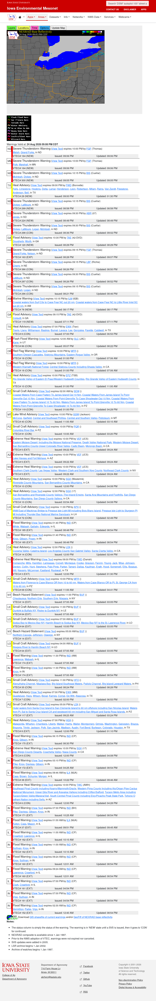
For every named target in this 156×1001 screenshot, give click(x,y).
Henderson (63, 189)
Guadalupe (19, 696)
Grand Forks (27, 152)
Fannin (99, 563)
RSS (85, 991)
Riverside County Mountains (28, 482)
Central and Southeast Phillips (49, 418)
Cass (15, 776)
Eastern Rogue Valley (78, 354)
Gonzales (79, 330)
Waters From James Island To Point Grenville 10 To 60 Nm (92, 402)
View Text (57, 148)
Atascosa (81, 696)
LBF (88, 262)
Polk (15, 164)
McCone (17, 418)
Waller (76, 724)
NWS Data (93, 17)
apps (143, 9)
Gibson (23, 538)
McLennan (33, 570)
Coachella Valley (52, 752)
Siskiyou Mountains (54, 354)
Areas (41, 17)
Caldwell (99, 330)
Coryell (59, 563)
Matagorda (18, 724)
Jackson (35, 727)
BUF (82, 594)
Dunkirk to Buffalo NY (24, 610)
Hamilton (37, 563)
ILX (68, 772)
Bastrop (45, 330)
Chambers (41, 724)
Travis (16, 330)
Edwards (45, 526)
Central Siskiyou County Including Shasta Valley (76, 367)
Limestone (24, 189)
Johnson (130, 563)
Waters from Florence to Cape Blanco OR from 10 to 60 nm (44, 582)
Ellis (124, 566)
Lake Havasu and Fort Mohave (29, 458)
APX (76, 507)
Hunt (32, 566)
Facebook (88, 966)
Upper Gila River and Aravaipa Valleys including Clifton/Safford (69, 792)
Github (86, 978)
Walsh (16, 152)
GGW (76, 414)
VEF (79, 438)
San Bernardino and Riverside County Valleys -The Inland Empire (48, 494)
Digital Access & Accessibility (132, 987)
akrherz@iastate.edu (51, 976)
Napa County (69, 752)
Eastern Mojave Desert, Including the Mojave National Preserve (47, 442)
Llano (24, 330)
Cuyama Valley (21, 551)
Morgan (43, 776)
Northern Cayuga (22, 635)
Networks (78, 17)
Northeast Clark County (116, 470)
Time (34, 28)
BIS (88, 173)
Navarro (22, 570)
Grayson (89, 563)
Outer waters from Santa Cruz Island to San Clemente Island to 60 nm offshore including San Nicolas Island (71, 708)
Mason (31, 824)
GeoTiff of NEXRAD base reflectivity (93, 917)
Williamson (34, 330)
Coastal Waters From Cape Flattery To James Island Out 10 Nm (47, 395)
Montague (70, 563)
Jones (16, 217)
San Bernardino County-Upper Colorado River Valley (41, 446)
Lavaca (63, 330)
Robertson (82, 189)
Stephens (41, 566)
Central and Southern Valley (82, 418)
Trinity (26, 727)
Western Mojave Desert (125, 442)
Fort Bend (85, 727)
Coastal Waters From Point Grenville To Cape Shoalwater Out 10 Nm (73, 398)
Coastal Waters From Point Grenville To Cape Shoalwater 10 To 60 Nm (73, 403)
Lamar (52, 189)
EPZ (68, 375)
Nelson (31, 253)
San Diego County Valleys (48, 498)
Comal (61, 696)
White (16, 526)
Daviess (30, 764)
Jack (114, 563)
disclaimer (130, 9)
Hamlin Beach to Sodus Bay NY (63, 622)
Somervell (115, 566)
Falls (15, 189)
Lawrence (18, 659)
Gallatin (34, 526)
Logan (35, 229)
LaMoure (26, 204)
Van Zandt (110, 189)
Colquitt (17, 318)
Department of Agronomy (14, 978)
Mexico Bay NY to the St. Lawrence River (103, 622)
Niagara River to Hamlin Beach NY (31, 647)
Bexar (45, 696)
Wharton (30, 724)
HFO (76, 680)
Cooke (80, 563)
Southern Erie (50, 598)
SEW (76, 391)
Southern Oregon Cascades (28, 354)
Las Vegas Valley (48, 470)
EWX (68, 326)
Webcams (124, 17)
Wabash (24, 526)
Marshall (23, 164)
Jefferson (38, 635)
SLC (76, 338)
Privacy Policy (125, 983)
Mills (28, 563)
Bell (27, 192)
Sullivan (17, 848)
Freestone (122, 189)
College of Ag (8, 975)
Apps (30, 17)
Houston (118, 727)
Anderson (18, 192)
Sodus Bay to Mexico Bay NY (28, 622)
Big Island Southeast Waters (67, 683)
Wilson (36, 696)
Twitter (86, 972)
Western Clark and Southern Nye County (80, 470)
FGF (88, 148)
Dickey (27, 176)
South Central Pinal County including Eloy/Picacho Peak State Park (86, 795)
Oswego (48, 635)
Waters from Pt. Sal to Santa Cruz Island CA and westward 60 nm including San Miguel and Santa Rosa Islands (75, 709)
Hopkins (36, 189)
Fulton (16, 824)
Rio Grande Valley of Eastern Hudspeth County (111, 379)
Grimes (99, 724)
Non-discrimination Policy (131, 980)
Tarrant (72, 566)
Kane (16, 342)
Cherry (16, 265)
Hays (29, 696)
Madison (65, 727)
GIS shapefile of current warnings (48, 917)
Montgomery (87, 724)
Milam (92, 189)
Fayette (89, 330)
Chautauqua (19, 598)
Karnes (53, 696)
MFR (73, 351)
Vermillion (18, 909)
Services (109, 17)
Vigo (15, 897)
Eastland (45, 570)
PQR (76, 426)
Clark (16, 884)
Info (66, 17)
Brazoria (17, 727)
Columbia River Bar (23, 430)
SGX (68, 479)
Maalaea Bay (43, 683)
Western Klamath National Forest (31, 367)
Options (44, 28)
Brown (23, 776)
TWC (79, 785)
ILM (70, 298)
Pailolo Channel (92, 683)
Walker (60, 724)
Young (107, 563)
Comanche (19, 563)
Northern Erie (34, 598)
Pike (15, 764)
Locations (23, 28)
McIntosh (18, 176)
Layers (11, 28)
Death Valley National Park (97, 442)
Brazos (134, 724)
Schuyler (32, 776)
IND (69, 522)
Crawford (18, 836)
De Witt (70, 696)
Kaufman (90, 566)
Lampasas (48, 563)
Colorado (108, 727)
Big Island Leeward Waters (116, 683)
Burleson (96, 727)
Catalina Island (38, 551)
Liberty (52, 724)
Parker (63, 566)
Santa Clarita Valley (102, 551)
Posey (32, 538)
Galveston (124, 724)
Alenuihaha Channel (24, 683)
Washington (111, 724)
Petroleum (104, 418)
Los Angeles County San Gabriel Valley (69, 551)
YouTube (87, 985)
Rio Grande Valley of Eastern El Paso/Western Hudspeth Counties (48, 379)
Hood (106, 566)
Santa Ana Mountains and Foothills (104, 494)
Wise (121, 563)
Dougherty (18, 241)
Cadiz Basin (77, 446)
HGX (68, 720)
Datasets (54, 17)
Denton (17, 566)
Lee (70, 330)
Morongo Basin (94, 446)
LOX (68, 547)
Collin (25, 566)
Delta (45, 189)
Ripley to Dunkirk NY (48, 610)
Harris (68, 724)
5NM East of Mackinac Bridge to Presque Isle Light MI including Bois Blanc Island (57, 510)
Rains (100, 189)
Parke (28, 909)
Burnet (54, 330)
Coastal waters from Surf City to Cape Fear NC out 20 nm (43, 302)
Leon (73, 189)
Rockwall (56, 570)
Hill (14, 570)
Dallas (80, 566)
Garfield (27, 418)
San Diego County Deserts (27, 752)
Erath (99, 566)
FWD (68, 185)
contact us (112, 9)
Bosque (132, 566)
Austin (75, 727)
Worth (28, 241)
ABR (89, 213)
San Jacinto (53, 727)
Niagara (63, 598)
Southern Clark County (25, 470)
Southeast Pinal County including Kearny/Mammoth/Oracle (44, 788)
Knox (15, 538)
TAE (69, 237)
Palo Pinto (53, 566)
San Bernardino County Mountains (63, 482)
